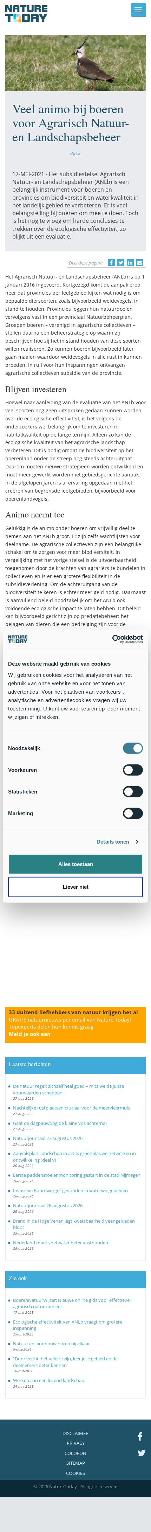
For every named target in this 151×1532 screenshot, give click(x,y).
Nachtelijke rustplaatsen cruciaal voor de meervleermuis (71, 1108)
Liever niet (75, 887)
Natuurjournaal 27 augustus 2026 (48, 1138)
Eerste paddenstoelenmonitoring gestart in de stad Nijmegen (76, 1175)
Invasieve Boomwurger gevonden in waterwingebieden (70, 1190)
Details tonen (113, 842)
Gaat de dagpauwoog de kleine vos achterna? (60, 1123)
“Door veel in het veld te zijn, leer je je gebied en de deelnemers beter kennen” (65, 1361)
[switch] (133, 769)
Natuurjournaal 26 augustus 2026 (48, 1205)
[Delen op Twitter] (120, 262)
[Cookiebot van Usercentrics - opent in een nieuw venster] (112, 639)
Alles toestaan (75, 864)
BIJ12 (75, 153)
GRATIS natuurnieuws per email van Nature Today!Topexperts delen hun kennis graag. (70, 1027)
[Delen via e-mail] (139, 262)
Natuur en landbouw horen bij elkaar (51, 1343)
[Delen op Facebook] (111, 262)
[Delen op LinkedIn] (130, 262)
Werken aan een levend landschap (48, 1380)
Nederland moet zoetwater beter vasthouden (60, 1242)
